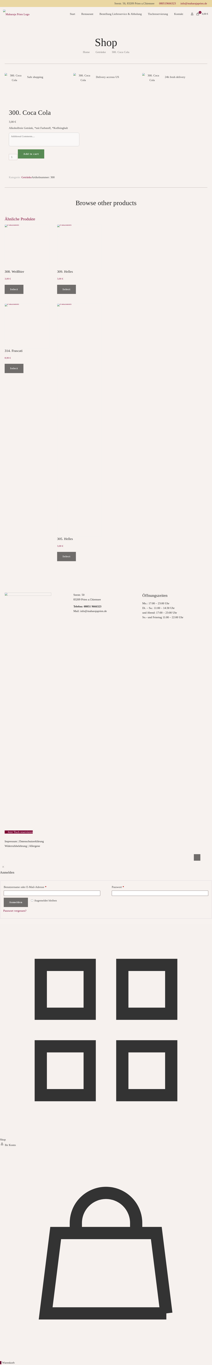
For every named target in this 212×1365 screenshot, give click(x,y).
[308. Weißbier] (27, 247)
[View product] (45, 235)
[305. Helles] (79, 420)
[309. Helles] (79, 247)
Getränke (101, 52)
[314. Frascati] (27, 326)
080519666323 (167, 3)
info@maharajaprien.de (193, 3)
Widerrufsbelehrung (16, 846)
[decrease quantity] (10, 151)
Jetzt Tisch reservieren (20, 832)
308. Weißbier (14, 271)
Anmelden (16, 902)
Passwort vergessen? (14, 910)
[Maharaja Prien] (16, 14)
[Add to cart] (45, 229)
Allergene (34, 846)
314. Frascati (14, 351)
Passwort (118, 887)
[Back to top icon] (197, 857)
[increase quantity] (10, 165)
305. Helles (65, 539)
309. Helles (65, 271)
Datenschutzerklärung (31, 841)
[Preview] (45, 242)
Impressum (11, 841)
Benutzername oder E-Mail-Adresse (25, 887)
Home (86, 52)
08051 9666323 (92, 606)
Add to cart (31, 154)
